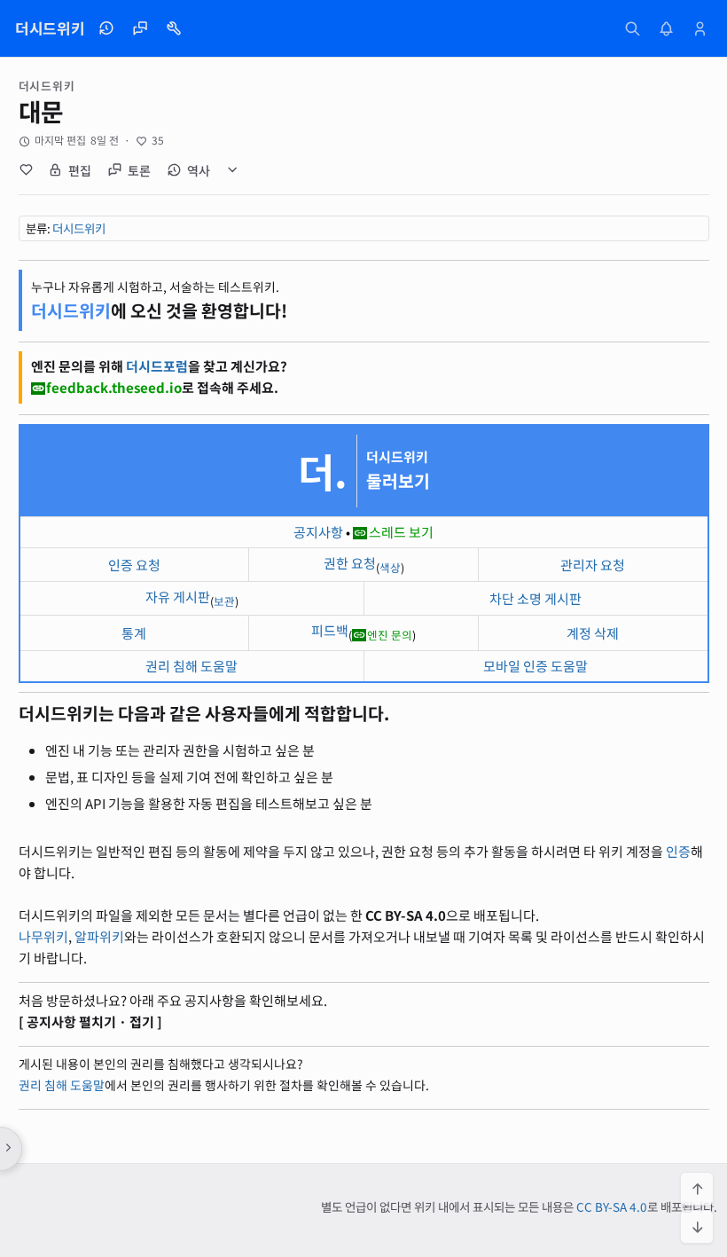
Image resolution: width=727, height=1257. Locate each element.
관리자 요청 (592, 564)
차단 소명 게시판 (535, 598)
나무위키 (43, 936)
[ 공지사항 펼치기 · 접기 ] (90, 1021)
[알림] (667, 28)
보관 (224, 601)
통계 (133, 633)
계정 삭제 (593, 633)
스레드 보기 (401, 531)
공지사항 (318, 531)
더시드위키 (79, 228)
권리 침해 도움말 (191, 665)
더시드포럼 (157, 366)
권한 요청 (350, 563)
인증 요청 (134, 564)
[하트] (26, 171)
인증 (678, 851)
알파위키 (99, 936)
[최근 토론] (140, 28)
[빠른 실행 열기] (633, 28)
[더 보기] (233, 171)
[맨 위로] (697, 1189)
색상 (390, 567)
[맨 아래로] (697, 1227)
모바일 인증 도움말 (535, 665)
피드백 (329, 630)
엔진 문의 (389, 634)
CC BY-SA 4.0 (611, 1206)
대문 (41, 111)
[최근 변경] (106, 28)
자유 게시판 (177, 596)
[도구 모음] (174, 28)
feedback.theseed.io (114, 387)
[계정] (700, 28)
